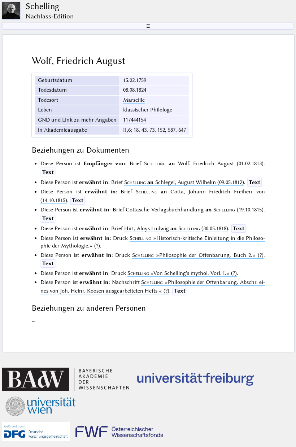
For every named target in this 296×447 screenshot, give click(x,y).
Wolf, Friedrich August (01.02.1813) (204, 163)
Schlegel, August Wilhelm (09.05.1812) (184, 182)
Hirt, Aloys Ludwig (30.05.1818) (176, 228)
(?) (198, 255)
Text (48, 172)
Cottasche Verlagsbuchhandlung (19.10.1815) (195, 209)
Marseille (134, 100)
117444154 (134, 120)
